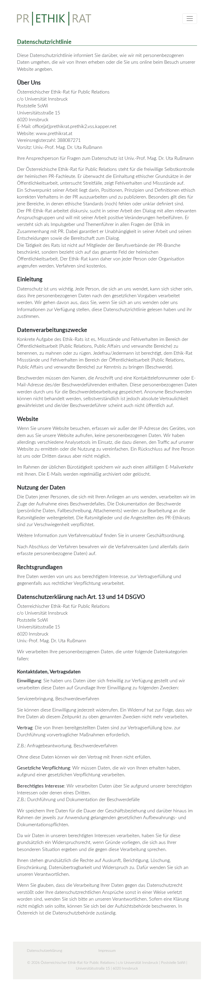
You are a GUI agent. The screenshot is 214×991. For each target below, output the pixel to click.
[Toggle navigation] (189, 18)
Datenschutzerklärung (44, 951)
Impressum (107, 951)
